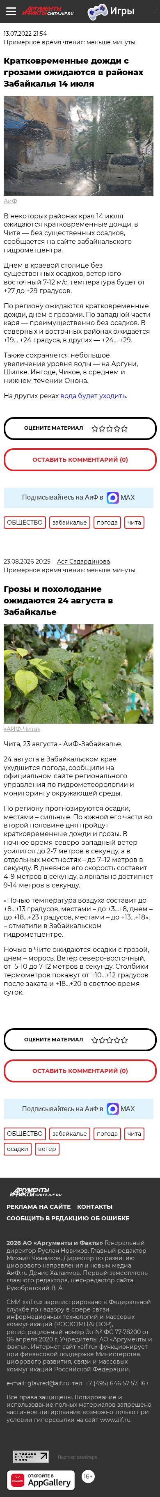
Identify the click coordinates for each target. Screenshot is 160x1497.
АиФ (10, 201)
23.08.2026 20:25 (27, 561)
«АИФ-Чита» (22, 729)
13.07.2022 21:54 (25, 33)
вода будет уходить (93, 396)
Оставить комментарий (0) (80, 459)
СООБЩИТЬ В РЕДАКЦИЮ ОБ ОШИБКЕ (68, 1218)
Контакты (94, 1206)
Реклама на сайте (39, 1206)
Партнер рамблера (77, 1457)
